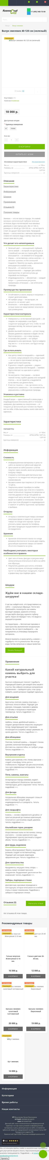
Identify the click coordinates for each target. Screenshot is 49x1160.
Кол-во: (7, 136)
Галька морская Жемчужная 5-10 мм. (13, 958)
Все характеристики (38, 162)
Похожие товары (11, 212)
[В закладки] (37, 91)
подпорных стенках (22, 892)
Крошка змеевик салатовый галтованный (13, 1011)
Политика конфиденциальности (33, 1134)
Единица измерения (13, 124)
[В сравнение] (43, 91)
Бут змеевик (13, 1061)
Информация (10, 191)
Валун (7, 26)
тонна (13, 128)
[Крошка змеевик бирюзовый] (35, 995)
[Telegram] (29, 13)
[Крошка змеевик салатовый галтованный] (13, 995)
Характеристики (11, 186)
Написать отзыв (35, 903)
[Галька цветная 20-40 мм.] (35, 942)
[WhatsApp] (29, 10)
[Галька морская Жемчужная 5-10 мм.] (13, 942)
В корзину (24, 146)
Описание (9, 181)
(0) (23, 91)
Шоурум (7, 196)
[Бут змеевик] (13, 1047)
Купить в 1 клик (24, 154)
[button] (20, 3)
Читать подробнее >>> (25, 712)
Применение (10, 202)
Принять (4, 1158)
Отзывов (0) (9, 207)
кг (6, 128)
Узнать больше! (15, 650)
